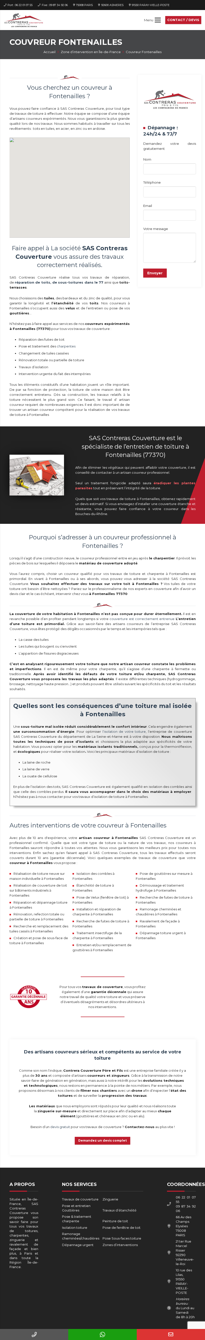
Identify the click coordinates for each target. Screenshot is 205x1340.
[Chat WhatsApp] (102, 1334)
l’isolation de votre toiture (124, 731)
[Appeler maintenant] (34, 1334)
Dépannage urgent (78, 1245)
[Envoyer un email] (171, 1334)
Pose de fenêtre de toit (121, 1228)
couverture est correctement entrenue (142, 619)
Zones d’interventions (120, 1245)
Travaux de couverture (80, 1199)
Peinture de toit (115, 1221)
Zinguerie (110, 1199)
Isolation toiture (74, 1228)
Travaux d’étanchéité (119, 1210)
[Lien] (24, 20)
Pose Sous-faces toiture (121, 1238)
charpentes (66, 346)
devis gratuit (60, 1127)
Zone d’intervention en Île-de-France (91, 52)
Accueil (50, 52)
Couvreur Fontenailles (144, 52)
